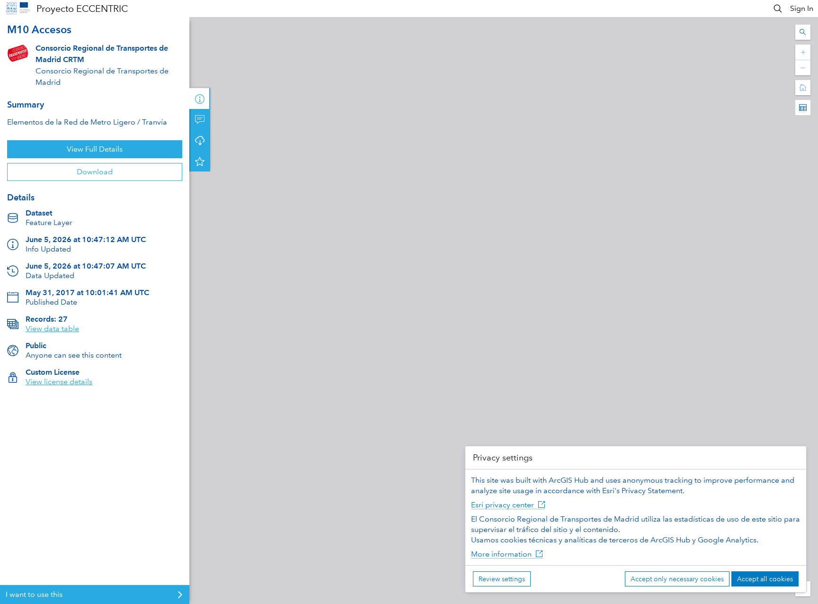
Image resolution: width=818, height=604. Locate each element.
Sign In (801, 8)
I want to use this (34, 594)
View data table (52, 328)
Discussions (199, 119)
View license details (59, 381)
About (199, 98)
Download (95, 171)
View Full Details (95, 148)
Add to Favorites (199, 161)
